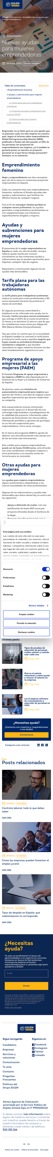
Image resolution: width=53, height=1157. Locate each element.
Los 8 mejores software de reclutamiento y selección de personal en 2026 (37, 702)
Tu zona (7, 1067)
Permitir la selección (26, 623)
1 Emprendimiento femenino (19, 90)
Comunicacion (15, 17)
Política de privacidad (13, 1007)
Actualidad (27, 17)
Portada (5, 17)
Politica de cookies (12, 1150)
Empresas (8, 1050)
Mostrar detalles (36, 605)
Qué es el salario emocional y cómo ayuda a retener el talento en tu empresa (37, 676)
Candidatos (9, 1045)
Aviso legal (44, 1150)
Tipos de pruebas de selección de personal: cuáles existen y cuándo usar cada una (36, 651)
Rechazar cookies (26, 632)
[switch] (46, 577)
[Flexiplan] (12, 4)
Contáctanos (26, 735)
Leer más (6, 818)
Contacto (8, 1072)
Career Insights (32, 64)
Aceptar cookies (26, 614)
